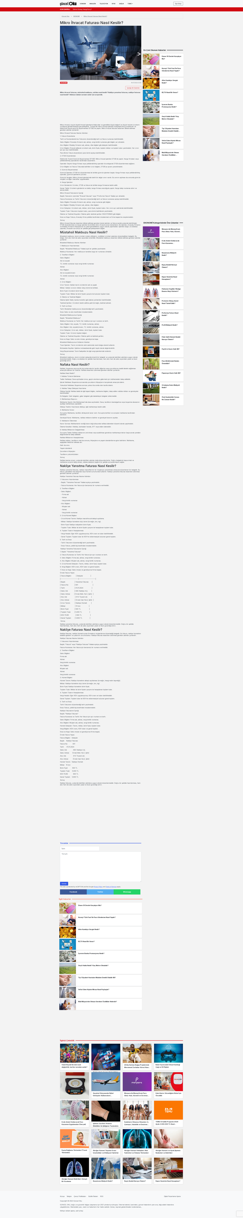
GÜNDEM (83, 3)
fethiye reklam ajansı (67, 1211)
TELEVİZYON (104, 3)
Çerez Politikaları (80, 1196)
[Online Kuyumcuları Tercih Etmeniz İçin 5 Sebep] (74, 1085)
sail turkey (79, 1211)
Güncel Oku (65, 16)
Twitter (100, 892)
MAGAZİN (93, 3)
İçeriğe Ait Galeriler (133, 88)
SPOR (113, 3)
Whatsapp (127, 892)
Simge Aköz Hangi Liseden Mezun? (85, 9)
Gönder (64, 883)
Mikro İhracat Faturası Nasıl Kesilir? (95, 16)
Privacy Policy (98, 887)
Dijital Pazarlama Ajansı (172, 1196)
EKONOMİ (76, 16)
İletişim (69, 1196)
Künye (62, 1196)
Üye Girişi (178, 3)
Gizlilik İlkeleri (93, 1196)
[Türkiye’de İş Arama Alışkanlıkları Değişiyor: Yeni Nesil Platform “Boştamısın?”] (105, 1057)
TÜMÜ (130, 3)
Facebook (73, 892)
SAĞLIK (121, 3)
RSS (101, 1196)
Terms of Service (111, 887)
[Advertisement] (100, 110)
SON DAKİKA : (65, 9)
